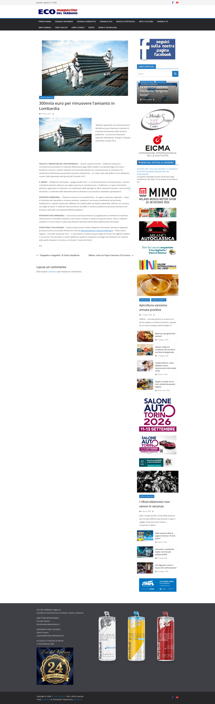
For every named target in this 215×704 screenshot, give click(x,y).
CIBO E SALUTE (61, 27)
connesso (52, 271)
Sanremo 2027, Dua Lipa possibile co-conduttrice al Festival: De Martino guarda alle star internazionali (157, 171)
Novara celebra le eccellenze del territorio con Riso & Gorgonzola (165, 349)
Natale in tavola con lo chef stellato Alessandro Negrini (165, 384)
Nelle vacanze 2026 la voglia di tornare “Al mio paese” (165, 536)
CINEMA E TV (162, 21)
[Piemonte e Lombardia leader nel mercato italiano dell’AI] (145, 553)
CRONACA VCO (106, 21)
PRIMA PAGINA (45, 21)
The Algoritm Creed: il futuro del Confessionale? (165, 566)
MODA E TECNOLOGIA (107, 27)
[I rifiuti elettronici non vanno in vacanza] (157, 482)
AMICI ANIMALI (45, 27)
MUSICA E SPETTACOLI (125, 21)
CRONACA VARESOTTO (86, 21)
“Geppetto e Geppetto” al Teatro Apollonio (60, 255)
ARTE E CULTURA (146, 21)
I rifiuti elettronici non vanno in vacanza (156, 93)
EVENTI (91, 27)
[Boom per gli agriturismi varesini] (145, 337)
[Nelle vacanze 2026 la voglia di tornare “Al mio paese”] (145, 537)
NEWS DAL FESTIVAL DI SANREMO (157, 162)
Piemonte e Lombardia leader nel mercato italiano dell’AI (164, 552)
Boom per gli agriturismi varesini (165, 334)
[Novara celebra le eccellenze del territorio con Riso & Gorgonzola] (145, 351)
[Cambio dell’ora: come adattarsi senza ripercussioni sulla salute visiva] (145, 368)
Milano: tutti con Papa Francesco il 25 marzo (109, 255)
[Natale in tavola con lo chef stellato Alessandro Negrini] (145, 386)
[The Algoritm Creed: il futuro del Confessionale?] (145, 568)
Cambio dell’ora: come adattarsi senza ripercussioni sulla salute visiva (165, 367)
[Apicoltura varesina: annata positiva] (157, 285)
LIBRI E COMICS (78, 27)
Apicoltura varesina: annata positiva (153, 307)
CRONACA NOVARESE (64, 21)
